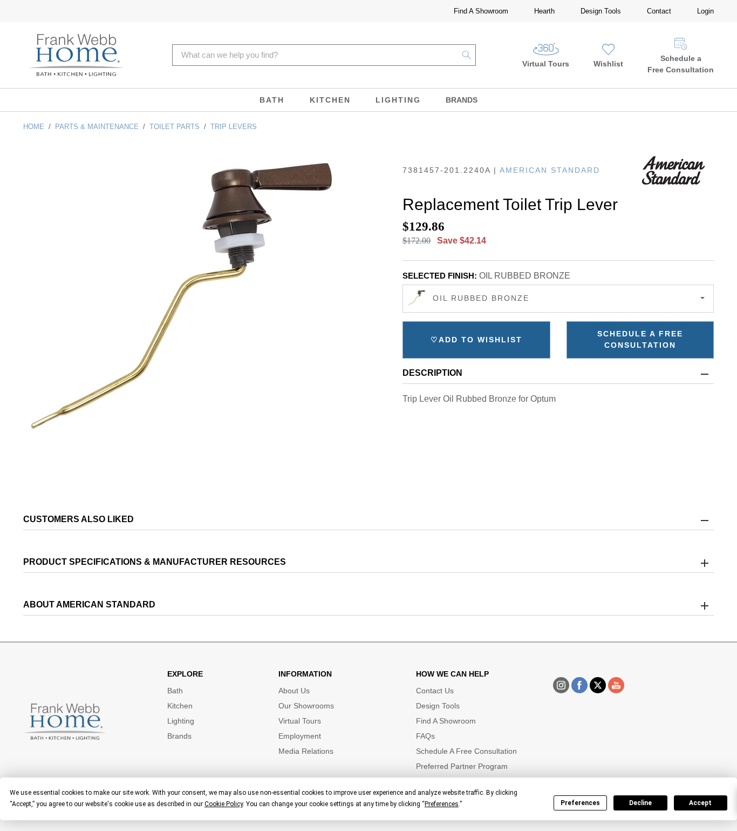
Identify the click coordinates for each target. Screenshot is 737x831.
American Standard (550, 170)
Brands (461, 100)
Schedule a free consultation (640, 339)
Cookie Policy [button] (223, 804)
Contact (659, 11)
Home (33, 127)
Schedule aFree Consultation (680, 64)
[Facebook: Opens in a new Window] (579, 685)
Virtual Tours (545, 63)
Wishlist (608, 63)
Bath (272, 100)
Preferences (580, 803)
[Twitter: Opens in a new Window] (598, 685)
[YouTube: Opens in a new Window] (616, 685)
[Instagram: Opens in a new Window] (561, 685)
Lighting (398, 100)
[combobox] (558, 299)
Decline (640, 803)
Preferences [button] (442, 804)
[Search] (467, 55)
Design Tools (601, 11)
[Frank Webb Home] (76, 55)
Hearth (544, 11)
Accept (700, 803)
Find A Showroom (481, 11)
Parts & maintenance (97, 127)
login (705, 11)
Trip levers (233, 127)
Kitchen (330, 100)
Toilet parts (174, 127)
